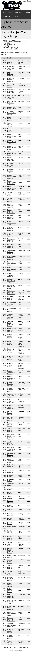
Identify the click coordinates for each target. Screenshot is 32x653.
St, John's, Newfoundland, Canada (11, 113)
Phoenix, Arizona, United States (11, 223)
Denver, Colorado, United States (11, 205)
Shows (10, 12)
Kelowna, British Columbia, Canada (10, 551)
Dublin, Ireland (11, 526)
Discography (18, 12)
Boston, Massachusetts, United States (11, 176)
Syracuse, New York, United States (11, 395)
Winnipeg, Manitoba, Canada (10, 384)
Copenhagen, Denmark (11, 514)
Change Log (7, 647)
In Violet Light (12, 40)
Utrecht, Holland (9, 493)
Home (3, 12)
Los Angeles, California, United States (11, 240)
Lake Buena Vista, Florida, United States (11, 449)
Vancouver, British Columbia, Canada (10, 316)
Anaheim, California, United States (11, 234)
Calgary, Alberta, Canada (9, 336)
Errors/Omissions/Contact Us (20, 647)
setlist (28, 61)
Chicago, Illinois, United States (11, 136)
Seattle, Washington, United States (11, 275)
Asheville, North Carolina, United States (11, 625)
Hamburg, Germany (10, 501)
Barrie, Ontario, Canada (11, 556)
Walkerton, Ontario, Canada (10, 298)
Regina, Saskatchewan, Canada (11, 372)
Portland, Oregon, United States (11, 263)
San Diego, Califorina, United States (11, 229)
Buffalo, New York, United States (11, 68)
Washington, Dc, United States (11, 165)
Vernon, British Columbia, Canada (11, 330)
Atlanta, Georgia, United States (11, 443)
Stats (27, 12)
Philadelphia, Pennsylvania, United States (11, 91)
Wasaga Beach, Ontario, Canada (11, 579)
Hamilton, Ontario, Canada (10, 532)
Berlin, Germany (10, 506)
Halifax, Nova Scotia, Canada (11, 107)
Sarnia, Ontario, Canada (9, 124)
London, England (9, 518)
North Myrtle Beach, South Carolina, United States (11, 437)
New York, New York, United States (11, 97)
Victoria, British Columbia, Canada (11, 304)
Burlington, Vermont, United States (11, 80)
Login (24, 1)
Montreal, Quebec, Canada (10, 413)
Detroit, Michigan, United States (11, 74)
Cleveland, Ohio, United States (11, 281)
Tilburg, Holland (9, 497)
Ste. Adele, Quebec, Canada (10, 85)
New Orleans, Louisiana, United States (11, 455)
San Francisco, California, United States (11, 252)
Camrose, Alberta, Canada (10, 130)
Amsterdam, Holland (10, 480)
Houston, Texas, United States (11, 461)
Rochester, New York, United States (11, 619)
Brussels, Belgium (10, 475)
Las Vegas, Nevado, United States (11, 217)
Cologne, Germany (10, 510)
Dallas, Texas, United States (11, 465)
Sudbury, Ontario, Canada (9, 590)
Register (29, 1)
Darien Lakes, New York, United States (11, 292)
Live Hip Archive (6, 16)
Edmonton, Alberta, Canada (10, 350)
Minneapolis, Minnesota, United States (11, 159)
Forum (16, 16)
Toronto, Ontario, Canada (9, 62)
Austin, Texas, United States (11, 471)
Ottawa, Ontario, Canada (9, 119)
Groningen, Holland (10, 488)
